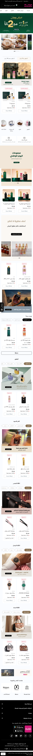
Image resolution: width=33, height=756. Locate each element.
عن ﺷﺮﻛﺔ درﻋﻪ (28, 704)
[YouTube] (16, 735)
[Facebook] (30, 735)
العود (6, 10)
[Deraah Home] (28, 5)
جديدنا (28, 10)
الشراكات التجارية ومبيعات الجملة (23, 708)
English (6, 749)
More (16, 353)
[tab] (23, 58)
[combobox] (19, 749)
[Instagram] (25, 735)
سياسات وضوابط (27, 718)
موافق (3, 754)
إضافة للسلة (24, 111)
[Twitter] (20, 735)
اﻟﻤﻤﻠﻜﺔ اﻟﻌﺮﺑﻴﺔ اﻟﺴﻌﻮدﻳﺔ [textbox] (19, 749)
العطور (12, 10)
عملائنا (30, 713)
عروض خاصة (20, 10)
